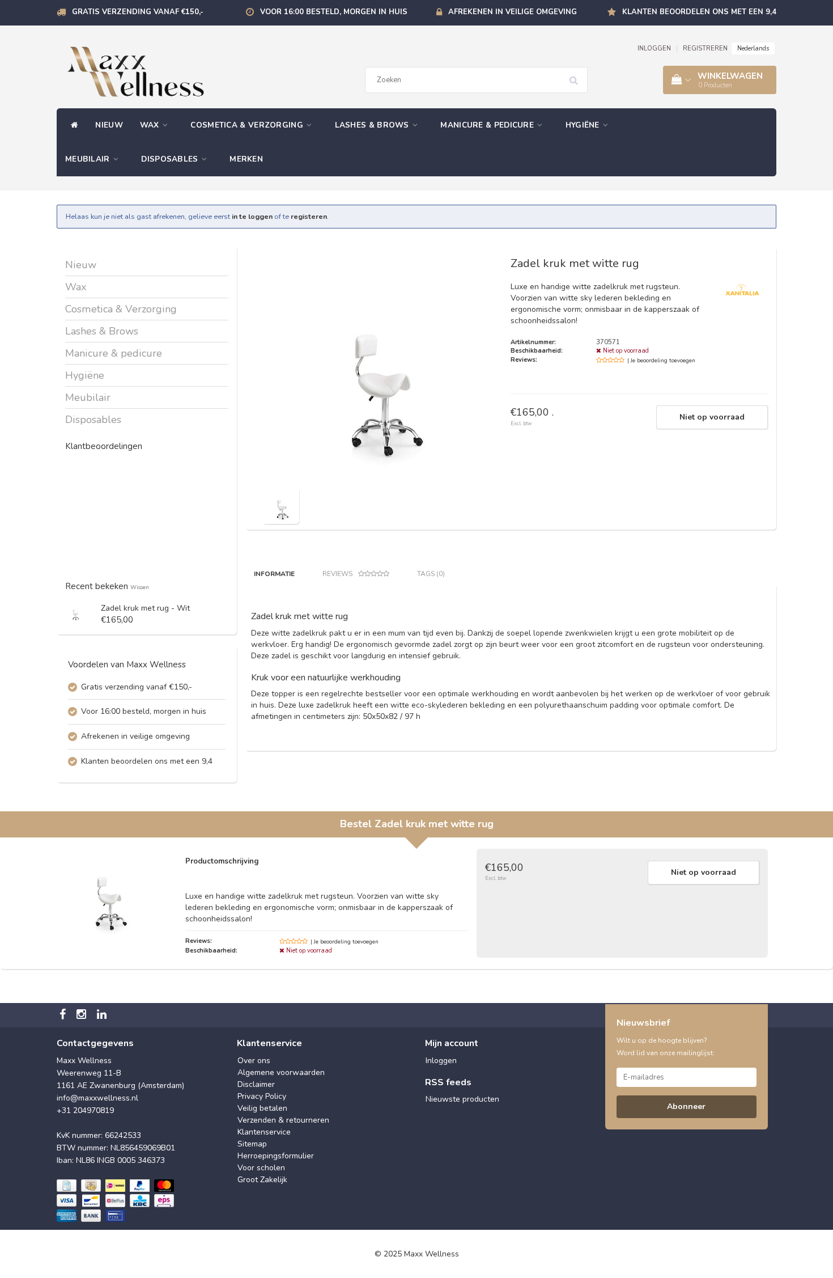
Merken (246, 159)
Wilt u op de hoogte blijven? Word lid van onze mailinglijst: (666, 1046)
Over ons (253, 1060)
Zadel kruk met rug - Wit (145, 608)
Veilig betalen (262, 1108)
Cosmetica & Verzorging (247, 125)
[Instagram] (82, 1015)
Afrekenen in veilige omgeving (512, 12)
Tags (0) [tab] (431, 573)
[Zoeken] (577, 76)
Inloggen (441, 1060)
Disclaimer (256, 1084)
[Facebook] (64, 1015)
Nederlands (753, 48)
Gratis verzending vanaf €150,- (137, 12)
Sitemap (252, 1144)
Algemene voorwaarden (281, 1072)
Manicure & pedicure (488, 125)
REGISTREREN (705, 48)
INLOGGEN (654, 48)
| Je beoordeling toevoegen (661, 361)
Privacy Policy (261, 1096)
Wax (151, 125)
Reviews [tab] (337, 573)
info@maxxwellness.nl (97, 1098)
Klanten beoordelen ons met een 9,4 (699, 12)
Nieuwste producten (462, 1099)
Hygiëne (584, 125)
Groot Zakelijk (262, 1179)
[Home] (72, 125)
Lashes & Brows (373, 125)
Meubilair (88, 159)
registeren (309, 216)
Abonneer (686, 1106)
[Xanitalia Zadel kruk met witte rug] (280, 505)
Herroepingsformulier (275, 1155)
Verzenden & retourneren (283, 1120)
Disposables (171, 159)
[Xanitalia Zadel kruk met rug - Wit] (75, 612)
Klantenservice (264, 1132)
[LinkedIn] (103, 1015)
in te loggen (252, 216)
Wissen (139, 587)
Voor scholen (261, 1167)
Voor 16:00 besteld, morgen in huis (333, 12)
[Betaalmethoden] (116, 1200)
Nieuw (109, 125)
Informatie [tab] (274, 573)
